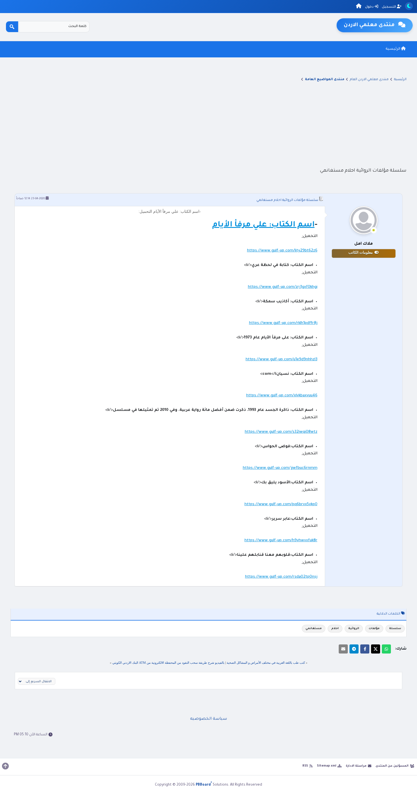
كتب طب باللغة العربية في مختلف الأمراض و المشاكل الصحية (266, 662)
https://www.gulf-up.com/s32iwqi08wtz (281, 432)
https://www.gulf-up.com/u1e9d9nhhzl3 (281, 359)
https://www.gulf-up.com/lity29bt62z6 (282, 251)
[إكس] (375, 649)
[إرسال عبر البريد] (343, 649)
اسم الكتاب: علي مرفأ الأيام (263, 225)
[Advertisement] (208, 124)
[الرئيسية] (358, 7)
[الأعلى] (5, 766)
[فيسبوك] (364, 649)
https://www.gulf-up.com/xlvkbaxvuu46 (281, 396)
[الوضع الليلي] (409, 6)
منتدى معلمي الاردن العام (369, 80)
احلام (335, 628)
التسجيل (389, 7)
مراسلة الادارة (356, 766)
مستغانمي (314, 628)
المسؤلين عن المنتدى (392, 766)
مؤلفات (374, 628)
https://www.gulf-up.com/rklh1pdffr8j (283, 323)
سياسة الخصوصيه (208, 719)
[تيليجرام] (354, 649)
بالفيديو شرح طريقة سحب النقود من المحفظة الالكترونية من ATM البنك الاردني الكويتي (168, 662)
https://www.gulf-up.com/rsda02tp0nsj (281, 577)
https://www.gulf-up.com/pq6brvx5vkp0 (281, 504)
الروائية (353, 628)
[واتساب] (386, 649)
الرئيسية (393, 49)
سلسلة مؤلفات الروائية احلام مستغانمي (287, 200)
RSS (305, 766)
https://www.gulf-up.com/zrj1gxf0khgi (282, 287)
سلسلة (395, 628)
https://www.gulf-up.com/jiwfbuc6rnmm (280, 468)
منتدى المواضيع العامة (324, 80)
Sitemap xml (326, 766)
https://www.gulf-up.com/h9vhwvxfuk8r (281, 540)
